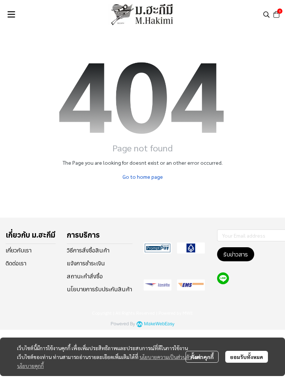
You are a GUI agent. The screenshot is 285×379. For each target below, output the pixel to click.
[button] (266, 14)
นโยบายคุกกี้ (30, 365)
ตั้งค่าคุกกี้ (202, 356)
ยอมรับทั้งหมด (246, 356)
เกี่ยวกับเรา (19, 250)
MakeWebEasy (159, 324)
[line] (223, 278)
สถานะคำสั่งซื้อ (85, 276)
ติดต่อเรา (16, 263)
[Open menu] (11, 14)
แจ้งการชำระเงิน (86, 263)
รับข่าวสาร (235, 254)
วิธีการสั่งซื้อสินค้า (88, 250)
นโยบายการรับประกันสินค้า (99, 289)
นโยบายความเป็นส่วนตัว (166, 356)
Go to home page (142, 176)
